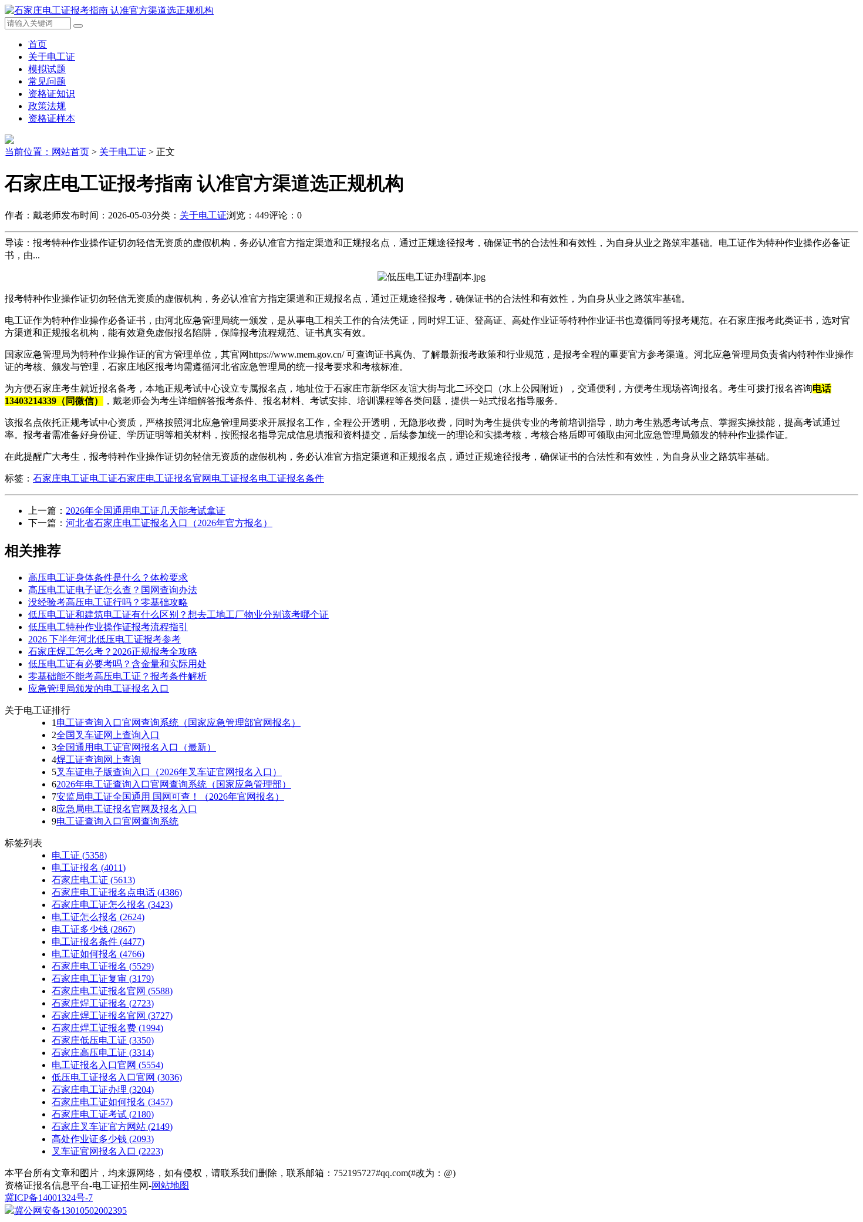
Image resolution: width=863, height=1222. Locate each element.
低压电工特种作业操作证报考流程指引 (108, 627)
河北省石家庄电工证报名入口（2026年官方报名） (169, 523)
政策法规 (47, 106)
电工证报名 (234, 478)
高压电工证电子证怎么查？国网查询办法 (112, 590)
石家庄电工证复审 (103, 979)
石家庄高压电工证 (103, 1053)
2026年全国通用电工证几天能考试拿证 (145, 511)
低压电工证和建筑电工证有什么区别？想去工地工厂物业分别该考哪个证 (178, 615)
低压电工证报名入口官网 (117, 1077)
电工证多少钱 (93, 929)
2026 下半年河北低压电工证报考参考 (104, 639)
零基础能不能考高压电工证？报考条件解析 (117, 676)
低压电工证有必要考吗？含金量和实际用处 (117, 664)
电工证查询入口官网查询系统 (117, 821)
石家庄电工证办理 (103, 1090)
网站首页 (70, 152)
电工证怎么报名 (98, 917)
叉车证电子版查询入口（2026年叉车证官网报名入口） (169, 772)
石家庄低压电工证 (103, 1040)
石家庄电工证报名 (103, 966)
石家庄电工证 (61, 478)
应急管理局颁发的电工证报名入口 (98, 689)
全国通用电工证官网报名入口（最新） (136, 747)
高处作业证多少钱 (103, 1139)
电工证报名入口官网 (107, 1065)
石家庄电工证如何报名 (112, 1102)
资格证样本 (51, 118)
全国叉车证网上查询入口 (108, 735)
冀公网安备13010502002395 (70, 1211)
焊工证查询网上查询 (98, 760)
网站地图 (170, 1185)
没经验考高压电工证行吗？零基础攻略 (108, 602)
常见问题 (47, 81)
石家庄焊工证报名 (103, 1003)
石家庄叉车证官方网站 (112, 1127)
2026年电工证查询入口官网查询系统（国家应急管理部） (173, 784)
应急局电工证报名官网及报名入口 (126, 809)
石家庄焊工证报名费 (107, 1028)
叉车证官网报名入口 (107, 1151)
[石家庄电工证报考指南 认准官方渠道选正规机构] (109, 10)
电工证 (103, 478)
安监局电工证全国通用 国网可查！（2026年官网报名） (170, 797)
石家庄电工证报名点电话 (117, 892)
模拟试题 (47, 69)
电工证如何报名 (98, 954)
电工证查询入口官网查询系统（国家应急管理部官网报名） (178, 723)
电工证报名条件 (291, 478)
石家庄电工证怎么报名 (112, 905)
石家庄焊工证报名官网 (112, 1016)
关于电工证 (51, 57)
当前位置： (28, 152)
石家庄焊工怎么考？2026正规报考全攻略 (112, 652)
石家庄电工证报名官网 (164, 478)
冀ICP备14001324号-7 (49, 1198)
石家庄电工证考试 (103, 1114)
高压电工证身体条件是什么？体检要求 (108, 578)
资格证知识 (51, 94)
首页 (37, 44)
